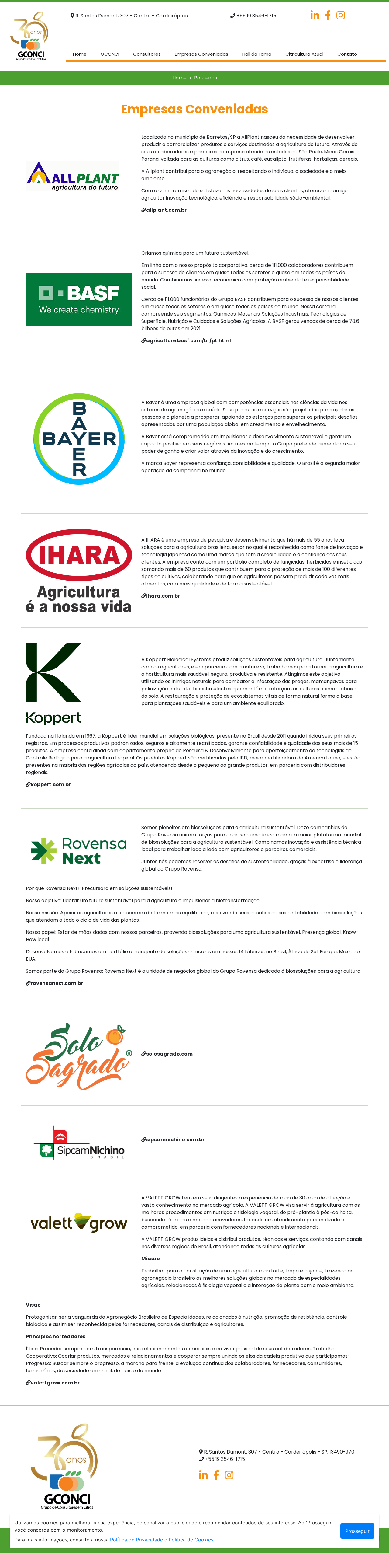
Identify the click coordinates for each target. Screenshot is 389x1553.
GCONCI (110, 54)
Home (81, 54)
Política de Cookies (191, 1540)
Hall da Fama (256, 54)
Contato (347, 54)
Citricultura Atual (304, 54)
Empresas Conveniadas (201, 54)
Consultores (147, 54)
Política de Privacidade (136, 1540)
